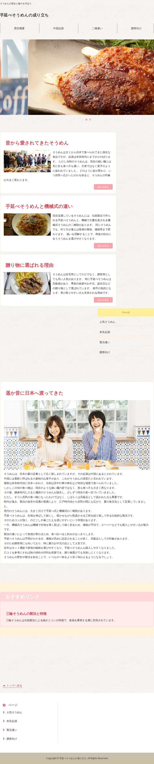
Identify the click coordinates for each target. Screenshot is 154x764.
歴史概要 (19, 28)
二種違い (97, 28)
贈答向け (136, 28)
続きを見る (103, 186)
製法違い (105, 342)
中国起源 (58, 28)
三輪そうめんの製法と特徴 (26, 613)
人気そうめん (107, 322)
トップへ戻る (14, 685)
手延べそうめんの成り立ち (24, 15)
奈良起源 (105, 332)
